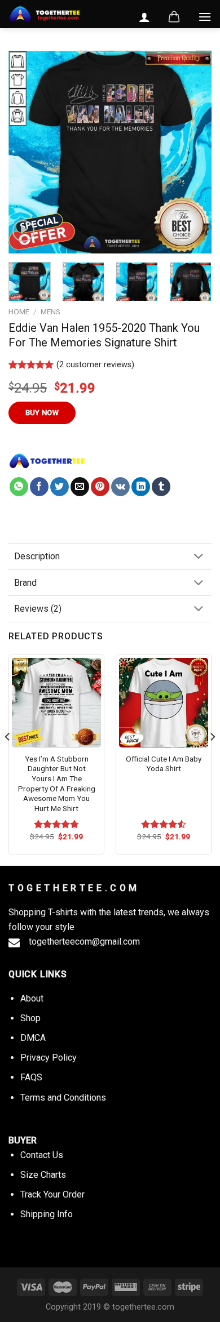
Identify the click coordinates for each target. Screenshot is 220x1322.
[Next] (193, 152)
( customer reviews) (95, 365)
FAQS (31, 1077)
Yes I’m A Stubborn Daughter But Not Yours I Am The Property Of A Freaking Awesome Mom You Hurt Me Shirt (56, 783)
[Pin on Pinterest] (100, 486)
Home (18, 311)
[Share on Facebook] (39, 486)
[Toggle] (198, 557)
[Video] (23, 231)
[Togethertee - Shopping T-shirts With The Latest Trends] (44, 14)
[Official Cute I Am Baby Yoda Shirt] (163, 702)
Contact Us (41, 1155)
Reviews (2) (37, 608)
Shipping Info (46, 1214)
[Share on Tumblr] (161, 486)
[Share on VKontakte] (120, 486)
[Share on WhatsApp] (19, 486)
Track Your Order (52, 1194)
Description (37, 556)
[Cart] (174, 17)
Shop (30, 1018)
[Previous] (26, 152)
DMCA (33, 1037)
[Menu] (205, 16)
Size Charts (43, 1174)
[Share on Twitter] (59, 486)
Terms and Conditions (63, 1097)
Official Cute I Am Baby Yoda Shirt (163, 763)
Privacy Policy (48, 1057)
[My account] (144, 17)
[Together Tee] (47, 460)
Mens (50, 311)
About (31, 998)
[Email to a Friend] (80, 486)
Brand (25, 582)
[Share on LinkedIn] (140, 486)
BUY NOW (42, 412)
